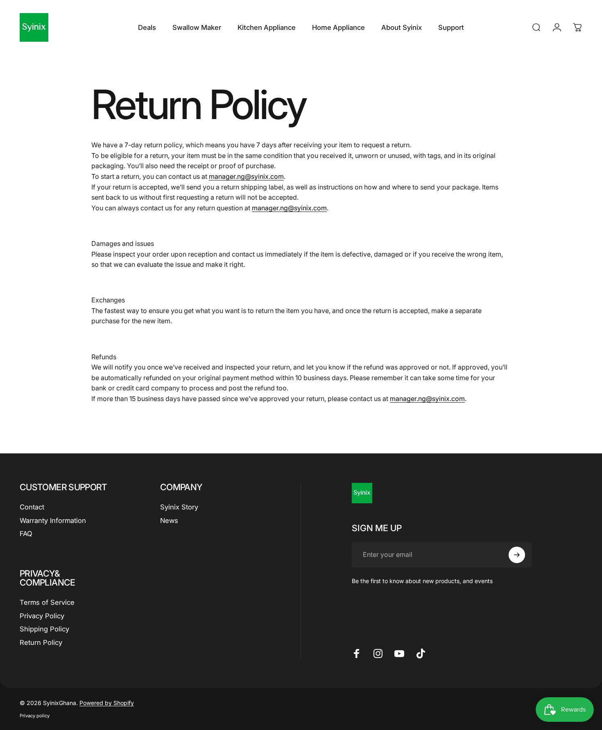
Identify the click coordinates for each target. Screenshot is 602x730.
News (169, 520)
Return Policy (41, 642)
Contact (32, 507)
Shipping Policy (44, 629)
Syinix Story (179, 507)
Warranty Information (53, 520)
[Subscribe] (517, 555)
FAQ (26, 533)
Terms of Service (47, 602)
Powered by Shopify (106, 702)
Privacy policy (35, 716)
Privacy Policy (42, 616)
